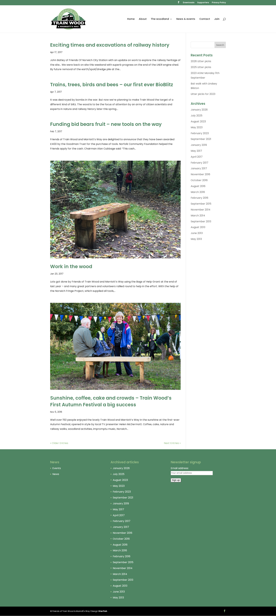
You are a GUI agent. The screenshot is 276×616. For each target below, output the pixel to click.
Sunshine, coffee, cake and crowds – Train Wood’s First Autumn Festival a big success (111, 401)
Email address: (180, 468)
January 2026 (199, 109)
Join (216, 19)
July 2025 (196, 115)
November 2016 (200, 174)
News (55, 474)
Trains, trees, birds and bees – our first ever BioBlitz (111, 84)
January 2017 (199, 168)
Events (56, 468)
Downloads (188, 3)
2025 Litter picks (201, 67)
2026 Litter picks (201, 61)
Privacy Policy (219, 3)
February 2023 (200, 133)
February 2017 (199, 163)
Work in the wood (71, 266)
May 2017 (196, 151)
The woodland (160, 19)
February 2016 (199, 198)
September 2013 (201, 221)
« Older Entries (59, 443)
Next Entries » (172, 443)
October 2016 (199, 180)
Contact (204, 19)
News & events (185, 19)
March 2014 (198, 215)
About (143, 19)
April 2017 (197, 157)
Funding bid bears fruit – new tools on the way (106, 124)
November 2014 (200, 209)
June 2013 (197, 233)
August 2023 (198, 121)
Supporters (203, 3)
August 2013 (198, 227)
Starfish (102, 611)
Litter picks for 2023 (203, 94)
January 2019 (199, 145)
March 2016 (198, 192)
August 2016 (198, 186)
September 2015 (201, 204)
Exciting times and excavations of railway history (109, 45)
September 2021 (201, 139)
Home (131, 19)
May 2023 (197, 127)
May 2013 (196, 239)
